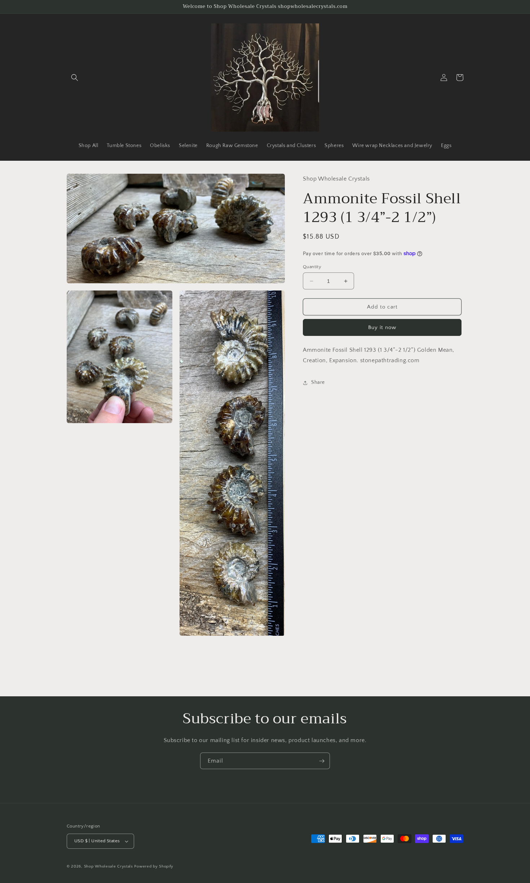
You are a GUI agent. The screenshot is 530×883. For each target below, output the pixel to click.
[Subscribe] (322, 761)
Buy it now (382, 327)
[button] (75, 77)
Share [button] (318, 382)
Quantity (312, 266)
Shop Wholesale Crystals (108, 866)
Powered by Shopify (153, 866)
